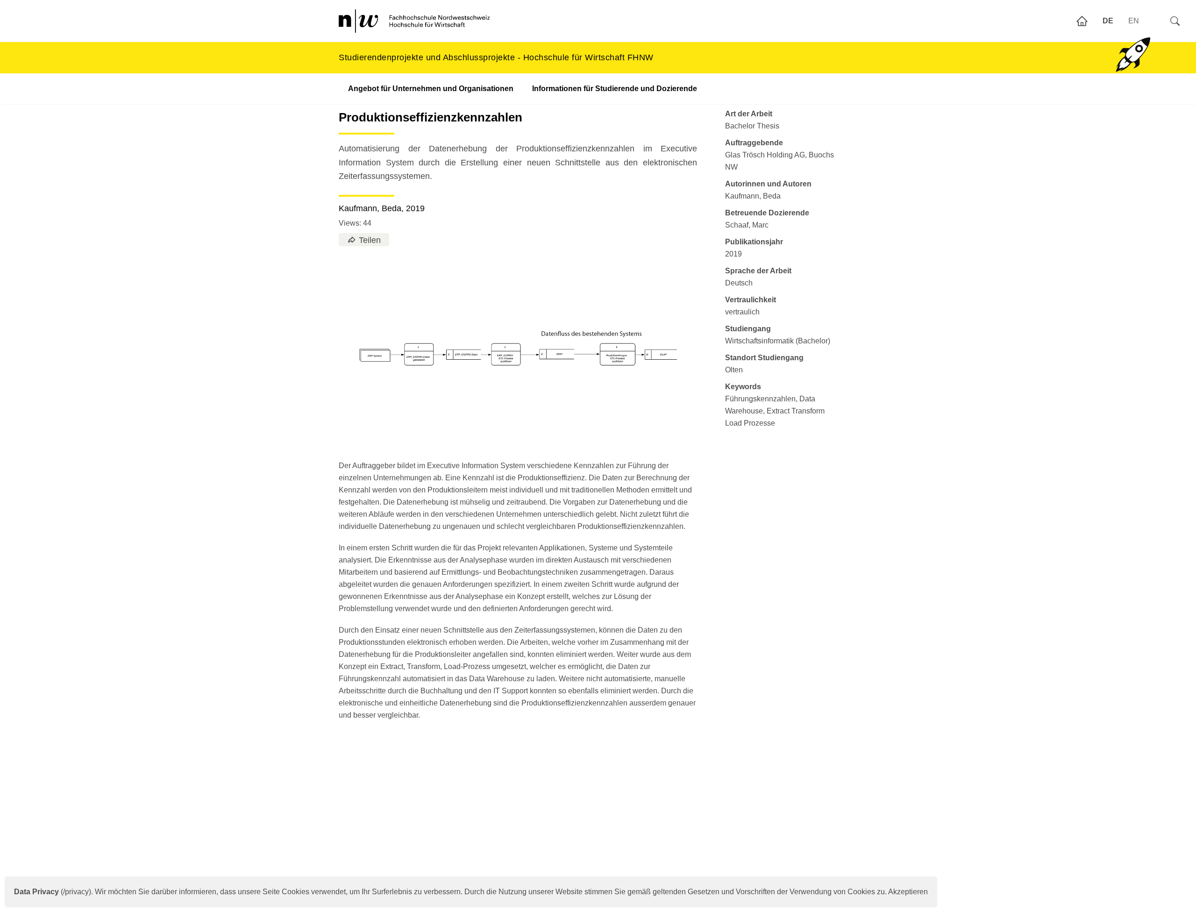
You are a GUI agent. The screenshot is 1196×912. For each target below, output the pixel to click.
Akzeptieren (908, 892)
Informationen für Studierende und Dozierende (614, 89)
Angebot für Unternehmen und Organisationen (430, 89)
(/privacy (51, 892)
